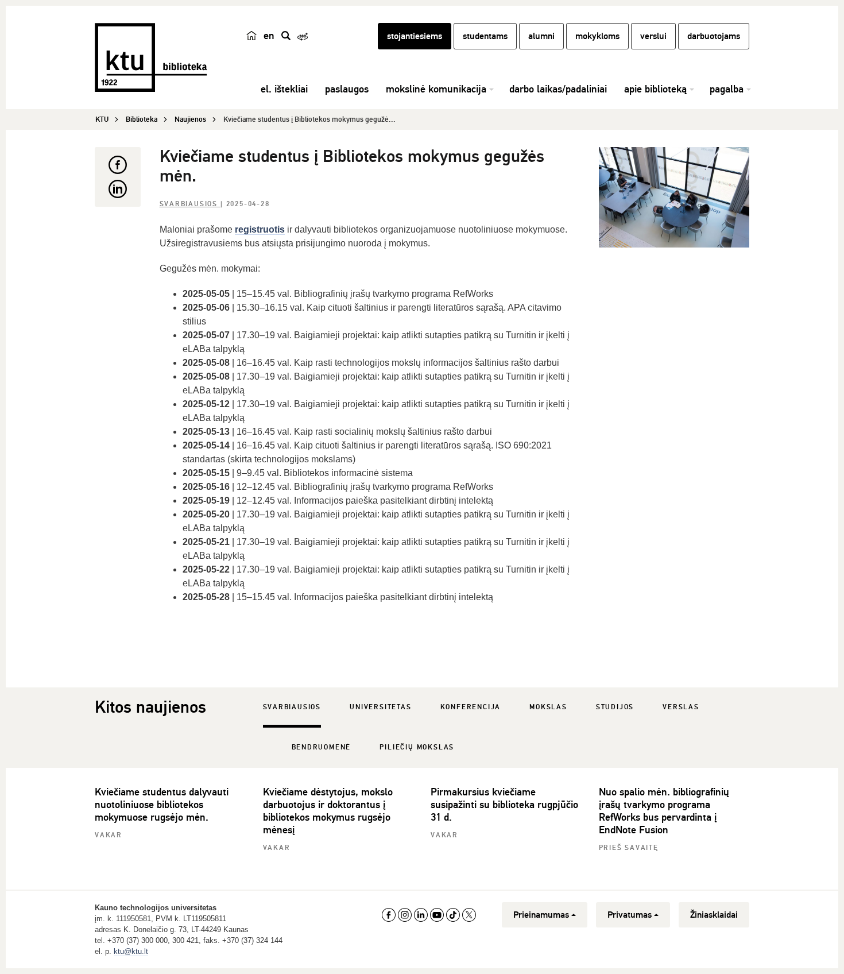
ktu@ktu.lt (131, 951)
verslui (653, 36)
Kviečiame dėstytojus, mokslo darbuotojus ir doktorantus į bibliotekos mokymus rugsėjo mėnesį (328, 811)
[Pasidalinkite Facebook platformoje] (117, 165)
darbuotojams (713, 36)
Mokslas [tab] (548, 707)
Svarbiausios (190, 204)
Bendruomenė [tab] (321, 747)
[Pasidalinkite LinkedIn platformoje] (117, 189)
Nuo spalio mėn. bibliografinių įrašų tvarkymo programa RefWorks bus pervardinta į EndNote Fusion (664, 811)
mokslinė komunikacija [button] (436, 89)
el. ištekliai (284, 89)
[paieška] (286, 35)
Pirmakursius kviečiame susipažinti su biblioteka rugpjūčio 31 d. (504, 805)
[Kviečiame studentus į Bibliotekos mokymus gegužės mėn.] (674, 197)
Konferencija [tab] (470, 707)
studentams (485, 36)
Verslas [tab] (681, 707)
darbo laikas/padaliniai (558, 89)
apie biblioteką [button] (655, 89)
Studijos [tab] (615, 707)
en (269, 35)
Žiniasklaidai (714, 915)
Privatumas (629, 915)
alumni (541, 36)
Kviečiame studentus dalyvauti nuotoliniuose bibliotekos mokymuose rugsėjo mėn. (162, 805)
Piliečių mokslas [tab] (417, 747)
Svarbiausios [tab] (292, 707)
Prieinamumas (541, 915)
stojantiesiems (414, 36)
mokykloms (597, 36)
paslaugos (347, 89)
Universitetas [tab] (380, 707)
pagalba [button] (727, 89)
